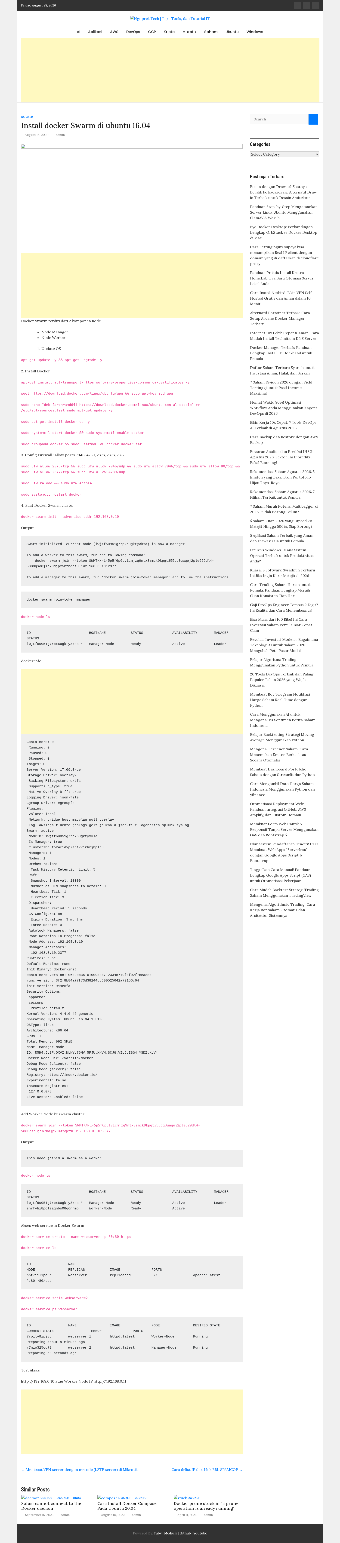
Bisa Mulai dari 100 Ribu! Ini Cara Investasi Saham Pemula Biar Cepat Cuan (281, 625)
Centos (46, 1498)
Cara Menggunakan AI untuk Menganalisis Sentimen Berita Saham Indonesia (282, 720)
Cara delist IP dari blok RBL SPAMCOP (207, 1469)
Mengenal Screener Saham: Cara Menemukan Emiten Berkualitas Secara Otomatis (279, 754)
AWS (114, 31)
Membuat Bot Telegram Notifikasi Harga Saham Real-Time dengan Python (280, 700)
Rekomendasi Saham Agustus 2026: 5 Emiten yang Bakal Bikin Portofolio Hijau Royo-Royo (282, 477)
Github (185, 1533)
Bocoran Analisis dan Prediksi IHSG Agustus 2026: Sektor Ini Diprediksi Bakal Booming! (281, 457)
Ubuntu (232, 31)
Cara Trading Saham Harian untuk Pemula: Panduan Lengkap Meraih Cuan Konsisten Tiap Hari (280, 590)
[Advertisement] (170, 70)
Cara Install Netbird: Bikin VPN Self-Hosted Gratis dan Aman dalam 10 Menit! (281, 298)
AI (78, 31)
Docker (27, 117)
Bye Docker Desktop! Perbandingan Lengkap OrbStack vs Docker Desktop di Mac (283, 232)
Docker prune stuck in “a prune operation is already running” (206, 1506)
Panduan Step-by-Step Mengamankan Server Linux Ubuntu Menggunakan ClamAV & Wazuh (284, 212)
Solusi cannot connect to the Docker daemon (51, 1506)
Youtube (200, 1533)
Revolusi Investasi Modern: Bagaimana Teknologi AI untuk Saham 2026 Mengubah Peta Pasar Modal (284, 645)
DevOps (133, 31)
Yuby (158, 1533)
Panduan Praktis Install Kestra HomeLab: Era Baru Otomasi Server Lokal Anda (282, 278)
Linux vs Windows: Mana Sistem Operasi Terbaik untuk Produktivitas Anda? (282, 555)
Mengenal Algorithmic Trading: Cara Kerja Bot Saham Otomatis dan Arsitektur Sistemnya (282, 910)
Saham (211, 31)
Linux (77, 1498)
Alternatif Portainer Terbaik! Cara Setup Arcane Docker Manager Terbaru (280, 318)
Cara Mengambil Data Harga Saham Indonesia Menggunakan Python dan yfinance (282, 789)
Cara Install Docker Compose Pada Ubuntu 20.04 (127, 1506)
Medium (170, 1533)
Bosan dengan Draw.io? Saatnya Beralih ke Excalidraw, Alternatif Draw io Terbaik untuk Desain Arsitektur (283, 192)
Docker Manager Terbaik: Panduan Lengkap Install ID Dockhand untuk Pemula (281, 353)
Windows (255, 31)
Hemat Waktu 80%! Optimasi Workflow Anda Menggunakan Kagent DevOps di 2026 (283, 408)
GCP (152, 31)
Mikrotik (189, 31)
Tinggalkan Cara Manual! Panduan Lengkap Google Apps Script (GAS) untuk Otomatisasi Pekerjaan (280, 875)
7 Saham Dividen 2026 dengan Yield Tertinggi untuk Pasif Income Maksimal (281, 388)
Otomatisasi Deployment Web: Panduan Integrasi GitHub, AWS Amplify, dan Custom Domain (278, 809)
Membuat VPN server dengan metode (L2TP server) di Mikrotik (79, 1469)
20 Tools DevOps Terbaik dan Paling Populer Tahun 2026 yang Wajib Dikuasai (281, 679)
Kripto (169, 31)
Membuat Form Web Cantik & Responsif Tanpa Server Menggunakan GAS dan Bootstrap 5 (284, 829)
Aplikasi (95, 31)
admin (60, 135)
